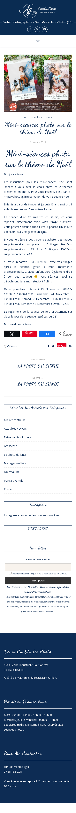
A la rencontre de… (16, 420)
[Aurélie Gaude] (38, 17)
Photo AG (12, 346)
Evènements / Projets (17, 437)
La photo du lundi (15, 454)
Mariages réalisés (15, 463)
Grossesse (10, 446)
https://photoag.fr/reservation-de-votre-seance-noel (36, 196)
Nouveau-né (11, 472)
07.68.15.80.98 (13, 771)
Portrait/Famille (13, 480)
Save (63, 346)
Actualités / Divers (38, 117)
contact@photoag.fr (16, 767)
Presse (8, 489)
